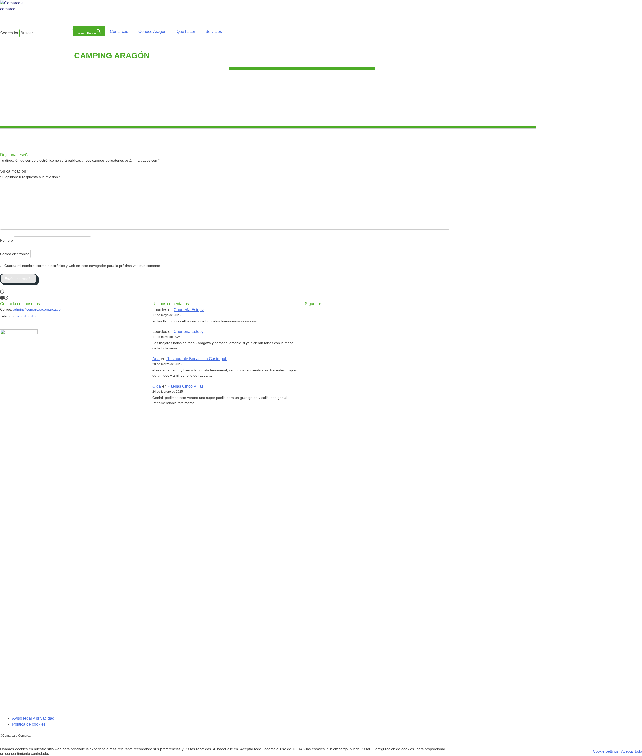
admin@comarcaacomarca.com (38, 309)
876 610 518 (26, 316)
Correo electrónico (14, 254)
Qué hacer (186, 31)
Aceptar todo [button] (631, 751)
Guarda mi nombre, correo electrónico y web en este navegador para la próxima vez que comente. (82, 266)
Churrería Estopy (189, 310)
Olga (156, 386)
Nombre (6, 240)
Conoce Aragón (152, 31)
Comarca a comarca (27, 16)
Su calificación (14, 171)
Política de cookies (29, 724)
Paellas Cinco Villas (186, 386)
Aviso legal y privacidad (33, 718)
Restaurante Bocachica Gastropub (196, 359)
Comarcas (119, 31)
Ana (156, 359)
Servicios (213, 31)
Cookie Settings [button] (606, 751)
